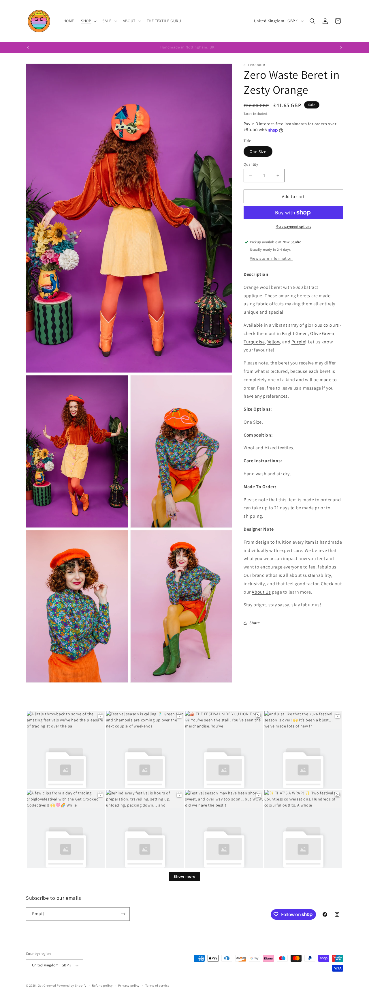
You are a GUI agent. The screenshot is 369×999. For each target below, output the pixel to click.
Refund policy (102, 985)
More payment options (293, 226)
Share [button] (254, 622)
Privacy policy (129, 985)
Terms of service (157, 985)
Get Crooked (47, 986)
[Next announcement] (341, 47)
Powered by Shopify (71, 986)
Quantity (251, 164)
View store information (271, 258)
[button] (88, 21)
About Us (261, 592)
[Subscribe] (123, 914)
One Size (258, 151)
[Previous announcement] (28, 47)
